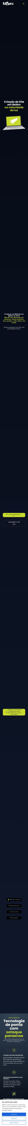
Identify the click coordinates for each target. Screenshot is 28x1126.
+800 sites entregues (14, 899)
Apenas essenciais (14, 1122)
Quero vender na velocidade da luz (13, 515)
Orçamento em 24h (14, 523)
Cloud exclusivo (15, 911)
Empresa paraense (15, 905)
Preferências (14, 1118)
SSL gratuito (15, 917)
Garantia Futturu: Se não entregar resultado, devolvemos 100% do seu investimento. (14, 712)
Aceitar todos (14, 1114)
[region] (14, 1113)
